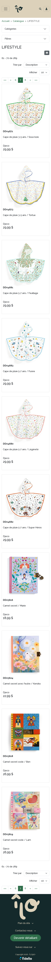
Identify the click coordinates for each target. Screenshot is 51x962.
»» (36, 80)
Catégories (10, 29)
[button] (40, 8)
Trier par (17, 64)
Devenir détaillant (25, 938)
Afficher (33, 72)
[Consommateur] (46, 53)
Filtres (8, 38)
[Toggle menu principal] (6, 9)
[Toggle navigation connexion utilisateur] (46, 9)
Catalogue (18, 21)
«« (5, 80)
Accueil (5, 21)
